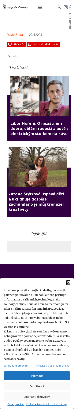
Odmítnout (37, 386)
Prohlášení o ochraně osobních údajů (46, 404)
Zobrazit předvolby (37, 397)
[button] (68, 282)
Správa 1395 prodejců (16, 365)
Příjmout (37, 376)
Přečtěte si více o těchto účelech (53, 365)
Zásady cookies (16, 404)
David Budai (15, 35)
